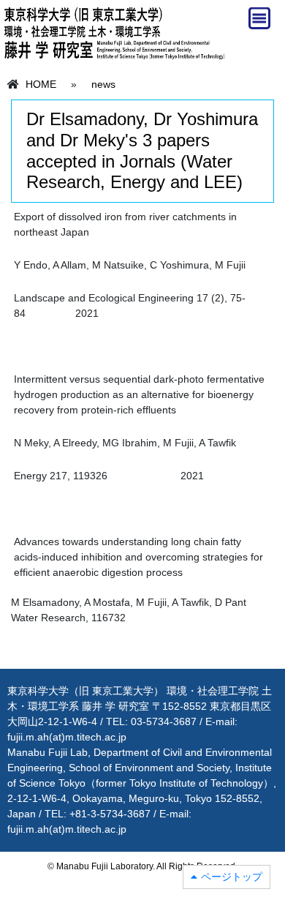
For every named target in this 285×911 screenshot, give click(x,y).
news (103, 84)
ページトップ (231, 876)
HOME (41, 84)
